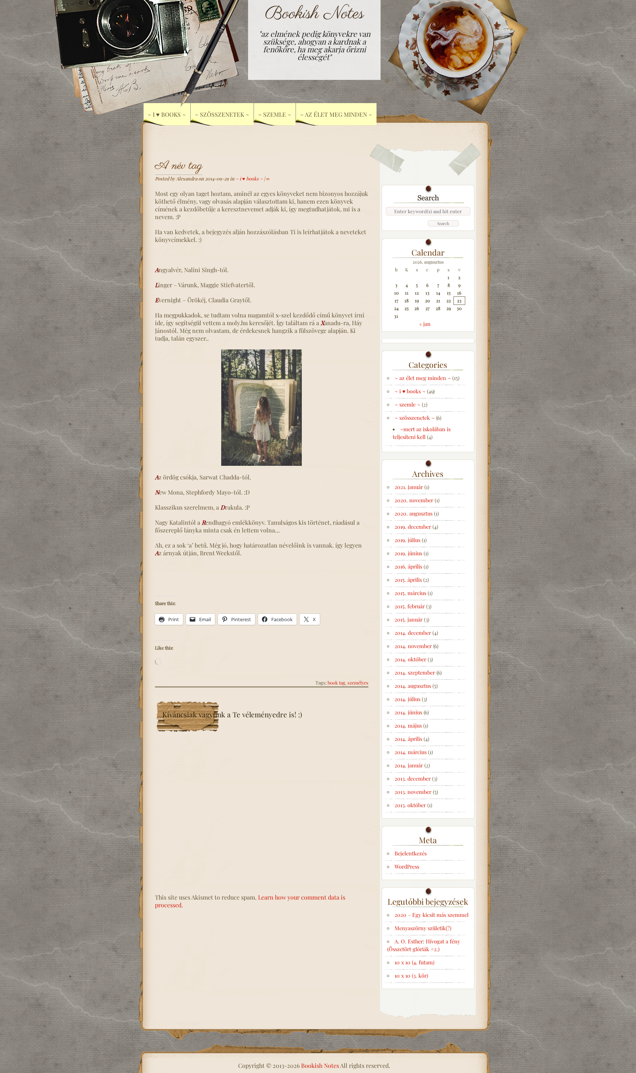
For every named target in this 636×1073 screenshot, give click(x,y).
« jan (425, 323)
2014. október (410, 659)
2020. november (414, 500)
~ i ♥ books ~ (249, 178)
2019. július (407, 539)
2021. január (409, 486)
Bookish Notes (314, 14)
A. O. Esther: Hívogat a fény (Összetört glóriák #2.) (423, 945)
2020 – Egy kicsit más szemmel (432, 914)
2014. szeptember (415, 672)
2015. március (410, 593)
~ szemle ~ (407, 404)
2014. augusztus (413, 685)
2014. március (411, 752)
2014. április (408, 738)
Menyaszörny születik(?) (423, 928)
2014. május (408, 725)
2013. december (413, 778)
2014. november (413, 646)
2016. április (408, 566)
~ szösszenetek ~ (415, 417)
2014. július (407, 699)
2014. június (408, 712)
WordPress (407, 866)
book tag (336, 682)
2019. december (413, 526)
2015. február (410, 606)
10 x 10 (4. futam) (414, 962)
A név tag (178, 166)
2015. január (409, 619)
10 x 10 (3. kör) (411, 975)
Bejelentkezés (411, 853)
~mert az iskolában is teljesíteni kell (422, 432)
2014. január (409, 765)
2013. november (413, 791)
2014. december (413, 632)
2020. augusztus (413, 513)
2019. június (408, 553)
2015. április (408, 579)
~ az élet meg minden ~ (336, 114)
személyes (357, 682)
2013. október (410, 805)
